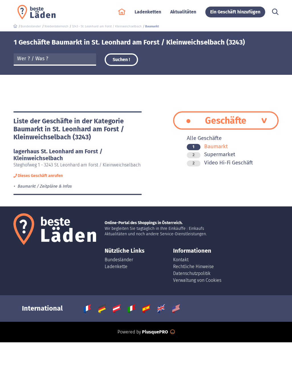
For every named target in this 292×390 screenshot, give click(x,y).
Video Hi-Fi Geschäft (222, 162)
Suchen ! (121, 59)
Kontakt (180, 259)
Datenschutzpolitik (191, 273)
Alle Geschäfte (204, 138)
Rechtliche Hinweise (193, 266)
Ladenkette (116, 266)
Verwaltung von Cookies (197, 280)
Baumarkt (210, 146)
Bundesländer (119, 259)
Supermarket (213, 154)
